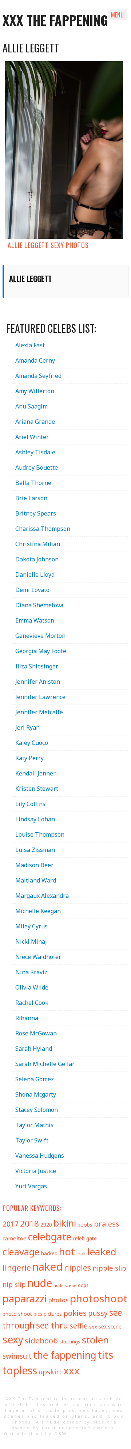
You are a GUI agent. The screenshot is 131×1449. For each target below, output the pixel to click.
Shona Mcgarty (35, 1094)
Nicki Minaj (31, 941)
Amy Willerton (34, 391)
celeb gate (85, 1238)
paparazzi (25, 1298)
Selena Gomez (34, 1079)
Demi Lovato (32, 590)
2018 (29, 1223)
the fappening (64, 1355)
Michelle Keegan (38, 911)
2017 (11, 1224)
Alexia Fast (30, 345)
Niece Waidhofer (38, 957)
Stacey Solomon (36, 1110)
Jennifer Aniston (37, 682)
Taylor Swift (31, 1140)
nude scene (64, 1285)
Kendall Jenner (35, 773)
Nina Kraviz (31, 972)
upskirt (50, 1372)
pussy (98, 1313)
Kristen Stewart (36, 789)
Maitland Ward (35, 880)
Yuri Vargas (31, 1186)
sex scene (110, 1326)
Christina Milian (37, 544)
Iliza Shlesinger (36, 666)
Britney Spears (35, 513)
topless (20, 1370)
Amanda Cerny (35, 360)
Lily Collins (30, 804)
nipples (77, 1267)
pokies (75, 1313)
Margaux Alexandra (42, 896)
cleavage (21, 1251)
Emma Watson (34, 620)
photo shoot (17, 1313)
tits (105, 1354)
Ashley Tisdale (35, 452)
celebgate (49, 1236)
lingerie (17, 1267)
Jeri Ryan (27, 727)
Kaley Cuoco (31, 743)
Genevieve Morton (40, 636)
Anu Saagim (31, 406)
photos (58, 1300)
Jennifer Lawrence (40, 697)
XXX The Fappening (55, 19)
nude (39, 1283)
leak (81, 1253)
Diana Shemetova (39, 605)
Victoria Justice (35, 1171)
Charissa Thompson (42, 529)
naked (47, 1266)
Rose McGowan (36, 1033)
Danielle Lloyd (35, 574)
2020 (46, 1224)
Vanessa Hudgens (39, 1156)
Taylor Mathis (34, 1125)
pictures (53, 1313)
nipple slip (109, 1267)
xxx (71, 1370)
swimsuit (17, 1356)
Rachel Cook (31, 1003)
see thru (52, 1325)
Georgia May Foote (40, 651)
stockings (69, 1341)
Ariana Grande (35, 422)
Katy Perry (29, 758)
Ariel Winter (32, 437)
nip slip (14, 1284)
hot (67, 1251)
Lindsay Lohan (35, 819)
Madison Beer (34, 865)
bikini (64, 1223)
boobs (85, 1224)
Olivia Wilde (31, 987)
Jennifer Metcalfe (39, 712)
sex (93, 1326)
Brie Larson (31, 498)
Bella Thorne (33, 483)
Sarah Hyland (33, 1049)
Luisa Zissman (35, 850)
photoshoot (98, 1298)
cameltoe (15, 1238)
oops (83, 1285)
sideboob (41, 1340)
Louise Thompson (39, 834)
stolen (95, 1339)
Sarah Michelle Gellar (45, 1064)
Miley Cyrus (31, 926)
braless (106, 1224)
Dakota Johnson (37, 559)
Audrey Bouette (36, 467)
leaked (101, 1251)
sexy (13, 1339)
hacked (49, 1253)
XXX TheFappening (33, 1398)
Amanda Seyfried (38, 376)
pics (37, 1313)
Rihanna (26, 1018)
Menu (117, 15)
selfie (79, 1325)
